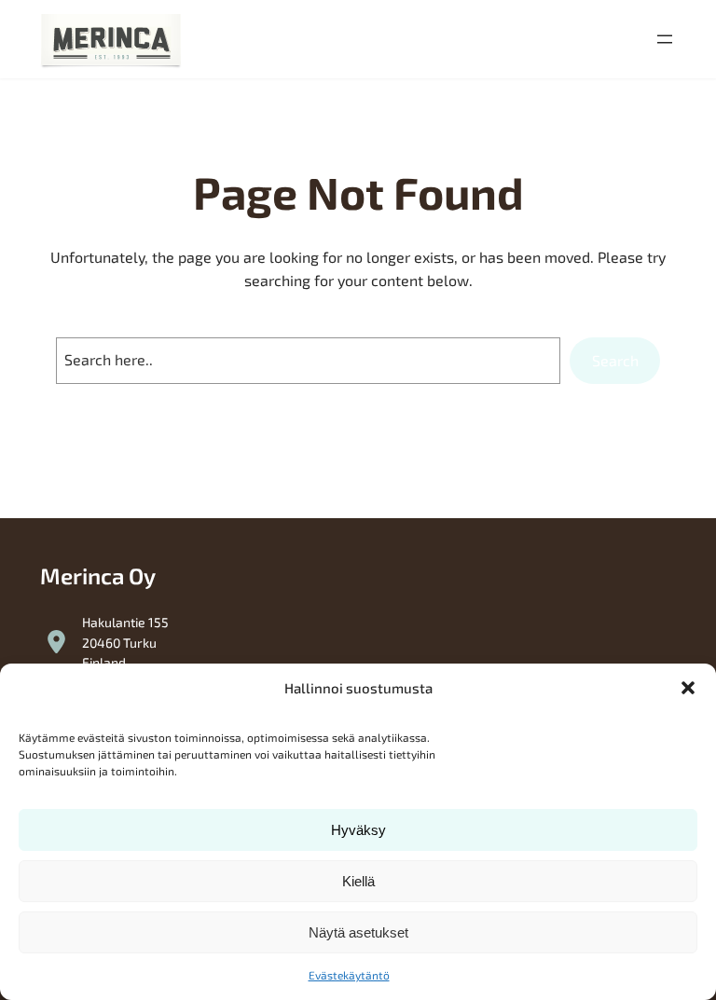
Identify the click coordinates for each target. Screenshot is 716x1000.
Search (615, 360)
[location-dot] (56, 641)
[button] (688, 687)
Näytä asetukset (358, 932)
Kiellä (358, 881)
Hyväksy (358, 830)
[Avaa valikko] (665, 39)
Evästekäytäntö (349, 974)
